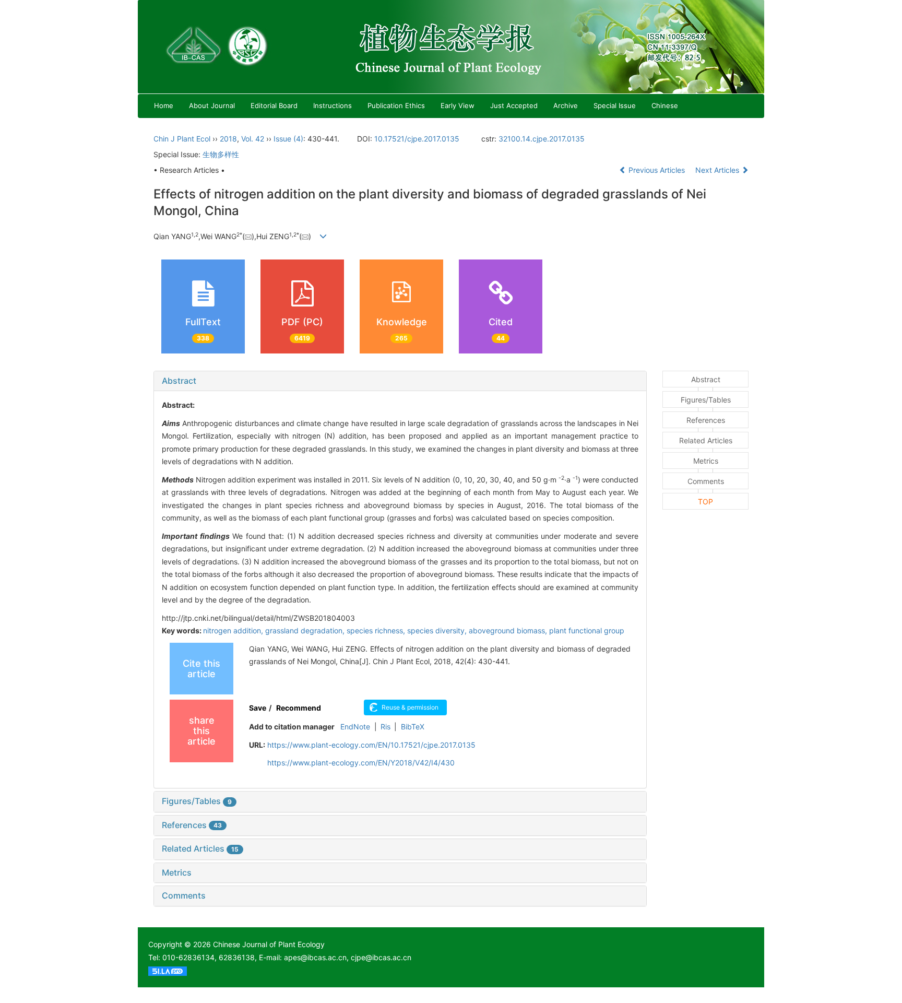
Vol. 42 (252, 138)
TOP (705, 501)
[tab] (400, 381)
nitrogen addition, (234, 630)
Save (257, 707)
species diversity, (438, 630)
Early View (457, 105)
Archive (565, 105)
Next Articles (718, 170)
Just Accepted (514, 105)
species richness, (377, 630)
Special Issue (615, 105)
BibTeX (412, 726)
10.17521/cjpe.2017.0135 (416, 138)
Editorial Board (274, 105)
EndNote (355, 726)
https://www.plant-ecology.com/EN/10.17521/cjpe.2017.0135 (371, 744)
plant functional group (586, 630)
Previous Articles (656, 170)
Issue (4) (288, 138)
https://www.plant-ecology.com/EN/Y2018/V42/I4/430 (361, 762)
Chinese (664, 105)
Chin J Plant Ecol (181, 138)
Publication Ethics (396, 105)
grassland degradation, (306, 630)
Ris (385, 726)
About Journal (212, 105)
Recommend (298, 707)
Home (163, 105)
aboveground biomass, (509, 630)
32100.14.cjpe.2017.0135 (542, 138)
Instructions (332, 105)
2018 (228, 138)
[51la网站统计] (167, 970)
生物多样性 (221, 154)
